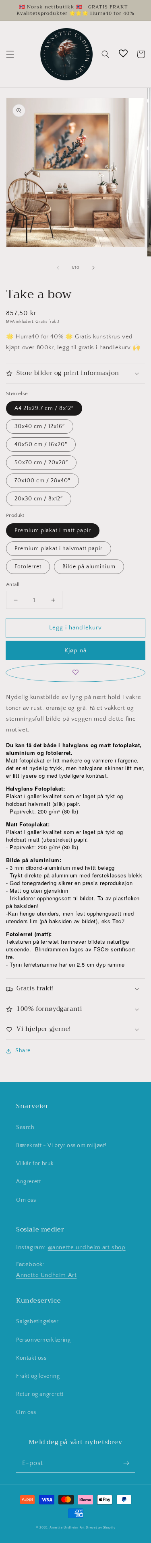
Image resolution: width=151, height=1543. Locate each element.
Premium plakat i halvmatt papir (58, 548)
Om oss (26, 1200)
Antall (12, 584)
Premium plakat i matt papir (52, 530)
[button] (10, 54)
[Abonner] (126, 1463)
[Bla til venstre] (58, 268)
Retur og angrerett (40, 1394)
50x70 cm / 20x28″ (41, 462)
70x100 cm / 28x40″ (42, 480)
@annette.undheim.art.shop (87, 1247)
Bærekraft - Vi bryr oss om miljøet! (61, 1145)
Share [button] (23, 1050)
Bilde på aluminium (89, 567)
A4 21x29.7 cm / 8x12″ (44, 408)
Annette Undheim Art (46, 1275)
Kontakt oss (31, 1358)
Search (25, 1127)
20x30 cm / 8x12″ (38, 499)
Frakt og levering (38, 1376)
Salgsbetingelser (37, 1321)
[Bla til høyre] (93, 268)
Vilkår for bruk (35, 1163)
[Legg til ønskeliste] (75, 673)
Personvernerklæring (43, 1340)
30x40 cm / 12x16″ (39, 426)
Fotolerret (27, 567)
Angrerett (28, 1181)
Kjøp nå (75, 650)
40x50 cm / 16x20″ (40, 444)
